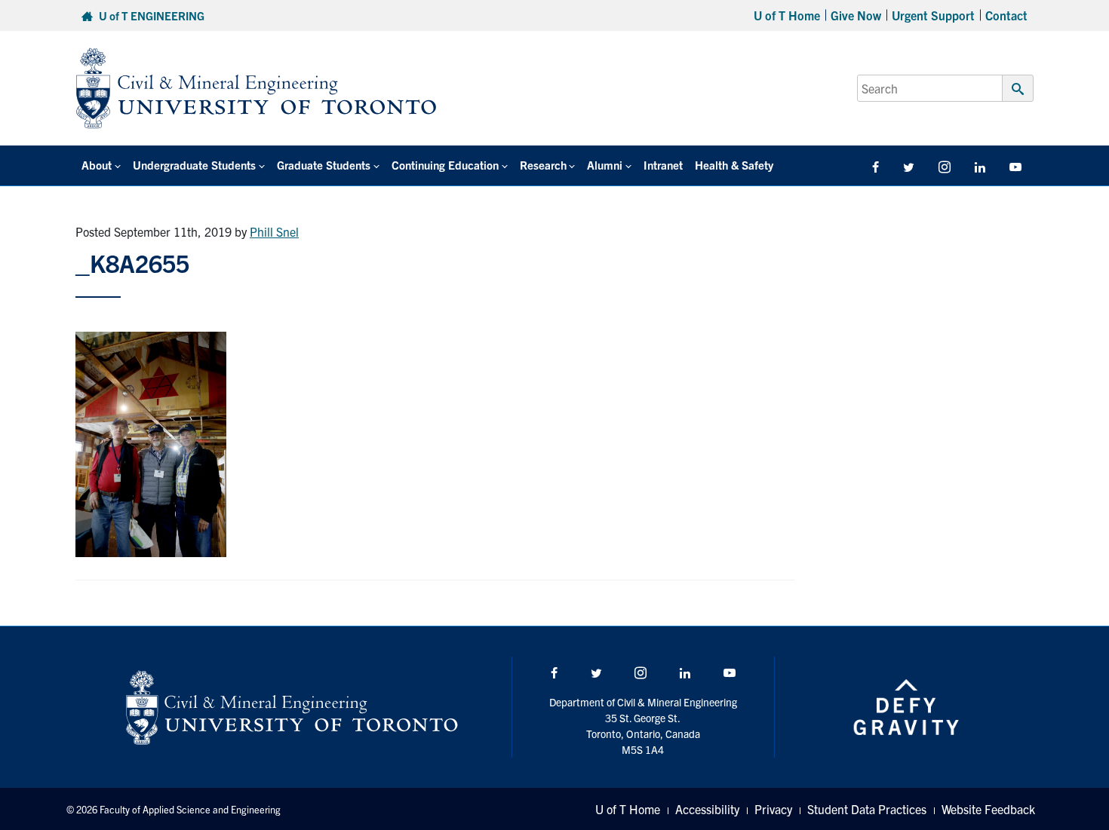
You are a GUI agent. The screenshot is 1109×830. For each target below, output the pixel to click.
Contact (1006, 15)
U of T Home (787, 15)
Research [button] (543, 165)
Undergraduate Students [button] (194, 165)
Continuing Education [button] (445, 165)
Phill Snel (274, 231)
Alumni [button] (604, 165)
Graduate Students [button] (323, 165)
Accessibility (707, 808)
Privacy (773, 808)
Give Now (856, 15)
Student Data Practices (866, 808)
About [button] (96, 165)
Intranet (663, 165)
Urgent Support (933, 15)
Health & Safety (734, 165)
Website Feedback (988, 808)
